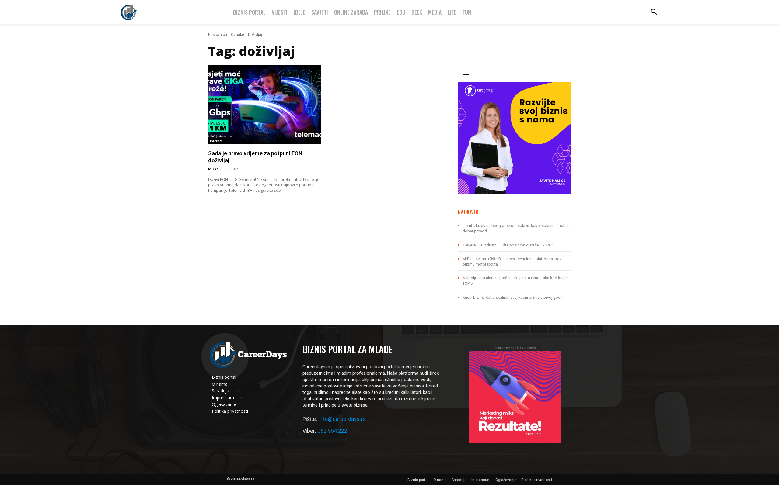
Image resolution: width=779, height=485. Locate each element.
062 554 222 (332, 431)
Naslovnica (217, 35)
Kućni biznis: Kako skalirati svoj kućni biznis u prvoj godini (513, 297)
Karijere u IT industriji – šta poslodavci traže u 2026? (508, 245)
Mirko (213, 169)
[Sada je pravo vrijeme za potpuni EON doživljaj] (264, 104)
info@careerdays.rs (342, 419)
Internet (216, 141)
